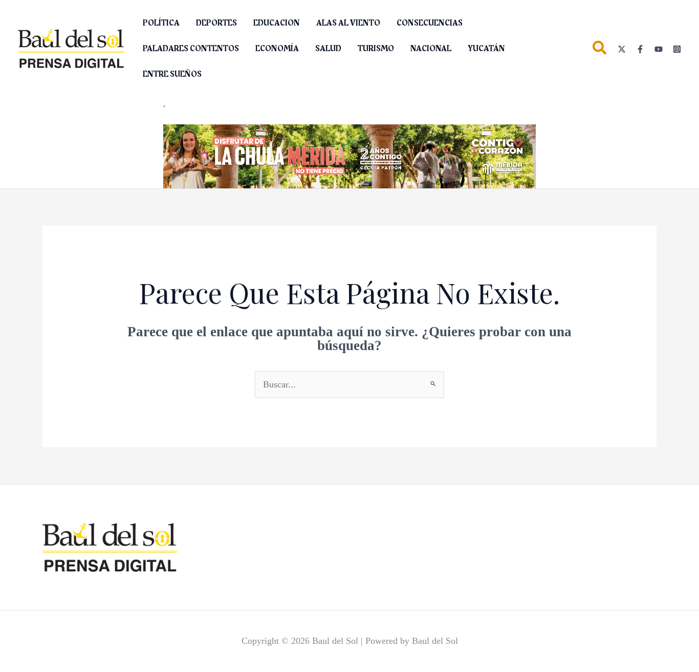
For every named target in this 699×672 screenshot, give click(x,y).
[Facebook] (640, 49)
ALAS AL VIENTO (348, 23)
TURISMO (376, 48)
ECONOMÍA (277, 48)
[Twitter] (622, 49)
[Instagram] (677, 49)
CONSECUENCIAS (430, 23)
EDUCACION (276, 23)
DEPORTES (216, 23)
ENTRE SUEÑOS (172, 74)
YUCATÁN (486, 48)
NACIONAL (430, 48)
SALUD (328, 48)
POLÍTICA (161, 23)
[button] (600, 49)
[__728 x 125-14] (349, 155)
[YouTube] (658, 49)
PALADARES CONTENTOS (191, 48)
